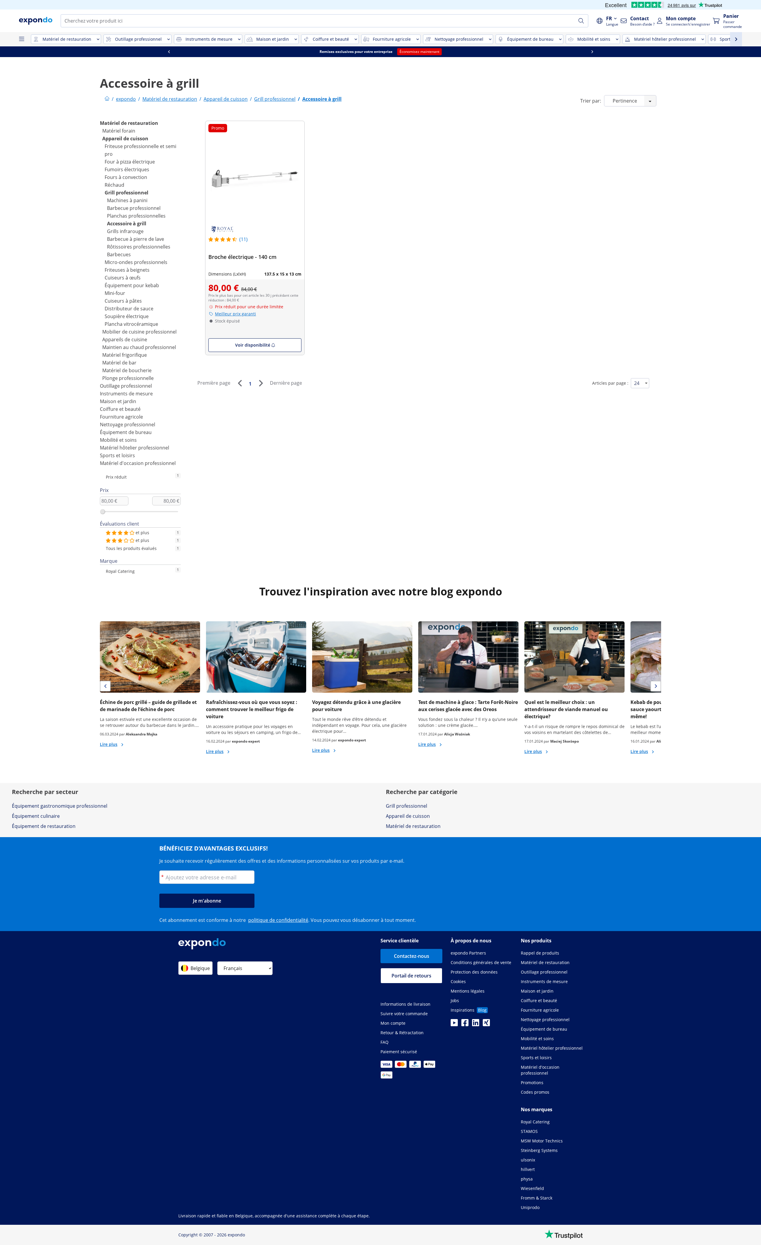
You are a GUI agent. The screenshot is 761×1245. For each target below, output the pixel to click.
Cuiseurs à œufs (123, 277)
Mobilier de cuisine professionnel (139, 331)
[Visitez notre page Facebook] (464, 1024)
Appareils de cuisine (124, 339)
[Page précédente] (239, 383)
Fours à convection (126, 177)
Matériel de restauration (129, 123)
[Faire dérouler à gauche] (168, 51)
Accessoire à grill (126, 223)
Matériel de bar (119, 362)
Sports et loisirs (117, 455)
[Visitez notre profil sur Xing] (486, 1024)
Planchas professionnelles (136, 216)
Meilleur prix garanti (235, 314)
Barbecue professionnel (134, 208)
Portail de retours (411, 975)
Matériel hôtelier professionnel (134, 447)
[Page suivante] (260, 383)
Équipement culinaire (36, 816)
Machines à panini (127, 200)
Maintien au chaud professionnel (139, 347)
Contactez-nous (411, 956)
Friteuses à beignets (127, 270)
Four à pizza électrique (130, 161)
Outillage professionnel (126, 386)
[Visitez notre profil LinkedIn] (475, 1024)
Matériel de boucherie (127, 370)
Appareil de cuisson (125, 138)
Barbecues (119, 254)
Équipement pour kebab (132, 285)
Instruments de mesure (126, 393)
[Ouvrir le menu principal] (21, 39)
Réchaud (114, 185)
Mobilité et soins (118, 440)
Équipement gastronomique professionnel (59, 806)
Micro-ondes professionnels (136, 262)
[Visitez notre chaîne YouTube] (454, 1024)
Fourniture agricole (121, 417)
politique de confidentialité (278, 920)
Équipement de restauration (44, 826)
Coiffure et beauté (120, 409)
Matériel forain (118, 131)
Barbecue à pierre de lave (135, 239)
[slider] (102, 512)
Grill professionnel (126, 192)
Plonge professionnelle (128, 378)
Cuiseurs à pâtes (123, 301)
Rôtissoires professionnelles (138, 246)
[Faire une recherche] (581, 20)
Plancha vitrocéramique (131, 324)
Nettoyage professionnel (127, 424)
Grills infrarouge (125, 231)
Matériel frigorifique (124, 355)
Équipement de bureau (126, 432)
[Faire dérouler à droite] (592, 51)
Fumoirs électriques (127, 169)
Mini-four (115, 293)
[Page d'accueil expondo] (107, 99)
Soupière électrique (127, 316)
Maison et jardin (118, 401)
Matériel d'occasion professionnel (138, 463)
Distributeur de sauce (129, 308)
